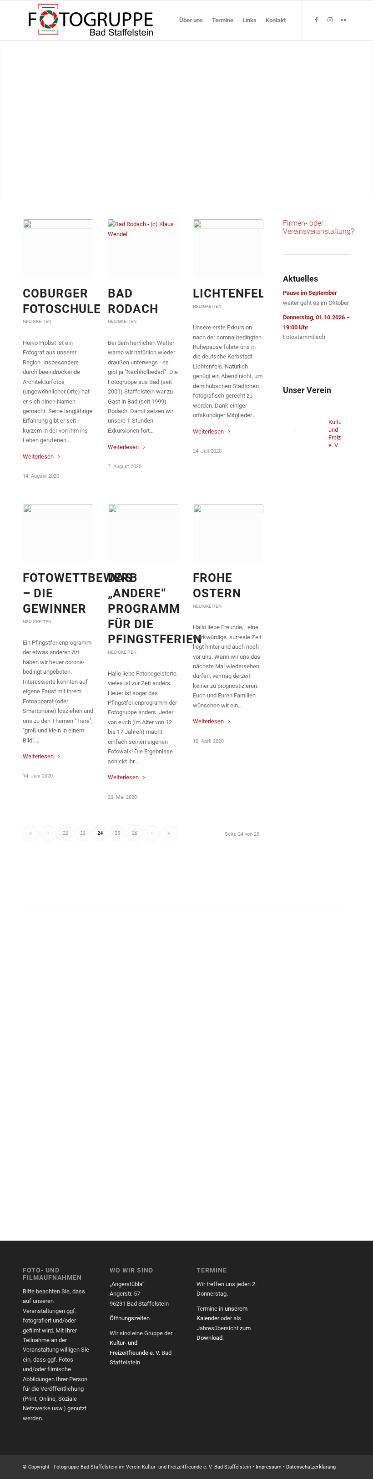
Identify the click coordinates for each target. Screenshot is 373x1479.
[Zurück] (8, 118)
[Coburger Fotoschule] (58, 247)
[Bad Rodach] (143, 247)
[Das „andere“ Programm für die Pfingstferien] (143, 532)
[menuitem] (191, 20)
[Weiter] (365, 118)
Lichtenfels (233, 293)
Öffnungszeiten (130, 1318)
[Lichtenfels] (228, 247)
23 (83, 833)
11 (219, 185)
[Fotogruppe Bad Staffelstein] (91, 20)
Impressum (269, 1467)
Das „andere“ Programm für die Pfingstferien (155, 608)
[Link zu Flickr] (343, 20)
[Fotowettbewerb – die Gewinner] (58, 532)
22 (65, 833)
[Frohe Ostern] (228, 532)
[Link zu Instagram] (330, 20)
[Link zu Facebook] (316, 20)
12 (226, 185)
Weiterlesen (38, 456)
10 (212, 185)
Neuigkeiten (37, 321)
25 (117, 833)
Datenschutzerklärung (311, 1467)
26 (134, 833)
